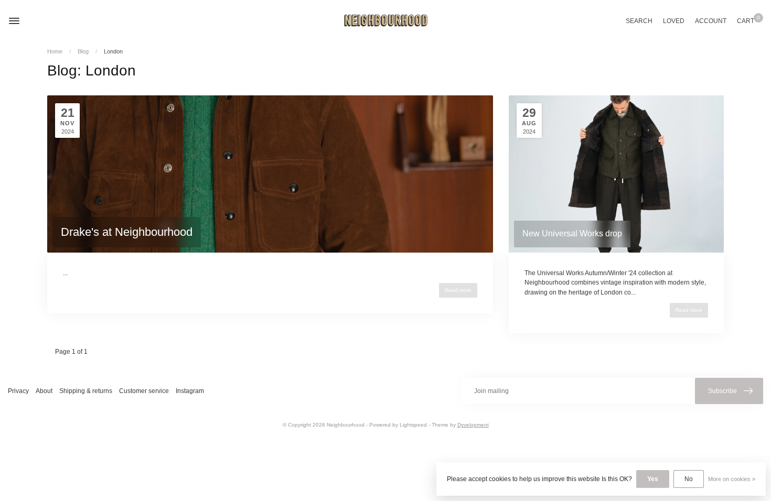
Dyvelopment (473, 425)
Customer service (144, 391)
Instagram (190, 391)
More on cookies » (731, 479)
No (688, 479)
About (44, 391)
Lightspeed (413, 425)
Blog (83, 51)
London (113, 51)
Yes (652, 479)
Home (54, 51)
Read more (458, 290)
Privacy (18, 391)
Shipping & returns (85, 391)
